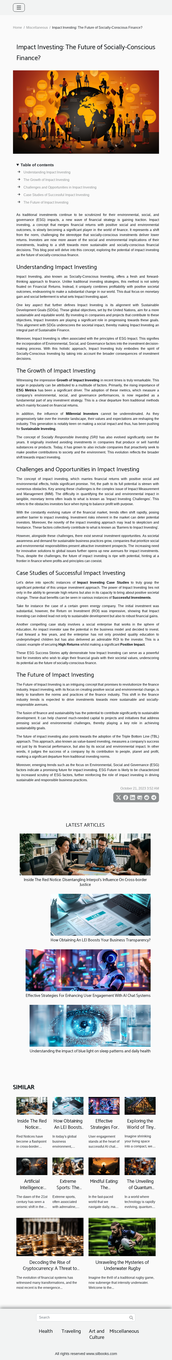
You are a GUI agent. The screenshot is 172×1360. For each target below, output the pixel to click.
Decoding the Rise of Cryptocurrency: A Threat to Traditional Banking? (50, 1269)
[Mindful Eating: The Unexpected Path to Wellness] (104, 1166)
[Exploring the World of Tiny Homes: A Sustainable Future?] (140, 1105)
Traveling (71, 1331)
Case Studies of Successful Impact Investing (56, 195)
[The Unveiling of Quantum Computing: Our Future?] (140, 1166)
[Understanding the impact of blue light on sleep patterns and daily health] (90, 1025)
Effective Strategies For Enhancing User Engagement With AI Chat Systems (88, 995)
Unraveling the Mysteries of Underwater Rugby (122, 1266)
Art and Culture (96, 1334)
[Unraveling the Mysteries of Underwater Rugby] (122, 1236)
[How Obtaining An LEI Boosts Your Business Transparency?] (101, 914)
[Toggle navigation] (19, 7)
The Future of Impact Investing (45, 202)
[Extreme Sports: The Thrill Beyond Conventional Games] (67, 1166)
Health (46, 1331)
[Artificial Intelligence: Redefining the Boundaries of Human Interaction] (31, 1166)
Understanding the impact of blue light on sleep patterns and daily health (90, 1051)
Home (17, 27)
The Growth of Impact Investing (46, 180)
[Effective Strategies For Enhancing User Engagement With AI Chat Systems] (88, 970)
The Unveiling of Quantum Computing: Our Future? (140, 1191)
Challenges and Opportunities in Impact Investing (59, 187)
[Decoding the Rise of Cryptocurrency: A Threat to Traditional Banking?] (49, 1236)
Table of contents (37, 165)
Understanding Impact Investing (46, 172)
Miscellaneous (37, 27)
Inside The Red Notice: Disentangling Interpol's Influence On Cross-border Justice (85, 882)
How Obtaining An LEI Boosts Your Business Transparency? (101, 940)
